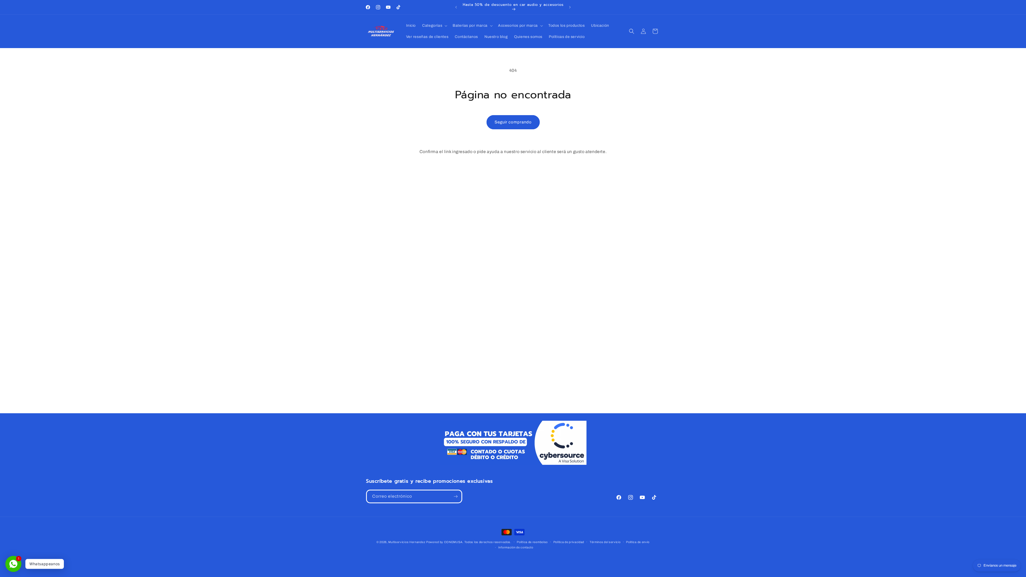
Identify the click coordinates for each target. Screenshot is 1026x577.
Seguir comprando (513, 122)
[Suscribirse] (455, 496)
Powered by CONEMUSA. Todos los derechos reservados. (468, 542)
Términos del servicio (605, 542)
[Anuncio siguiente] (570, 7)
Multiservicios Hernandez (406, 542)
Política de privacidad (568, 542)
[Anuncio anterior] (456, 7)
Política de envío (638, 542)
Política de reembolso (532, 542)
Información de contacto (515, 547)
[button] (434, 25)
